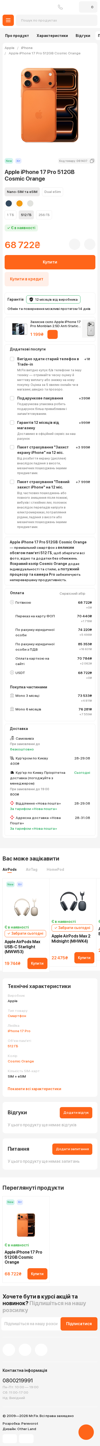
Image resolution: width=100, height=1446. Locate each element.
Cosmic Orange (21, 1061)
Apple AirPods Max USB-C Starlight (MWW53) (22, 946)
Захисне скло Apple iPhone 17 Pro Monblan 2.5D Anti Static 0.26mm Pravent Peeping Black (56, 324)
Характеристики (52, 36)
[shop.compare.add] (89, 244)
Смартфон (17, 1016)
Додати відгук (76, 1112)
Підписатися (79, 1323)
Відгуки (83, 36)
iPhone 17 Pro (19, 1031)
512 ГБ (13, 1046)
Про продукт (17, 36)
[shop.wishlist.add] (74, 244)
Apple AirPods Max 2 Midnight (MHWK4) (71, 938)
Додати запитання (72, 1149)
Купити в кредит (26, 279)
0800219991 (60, 7)
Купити (50, 262)
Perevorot (29, 1423)
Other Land (26, 1429)
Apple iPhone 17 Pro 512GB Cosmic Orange (23, 1257)
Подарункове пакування (40, 398)
